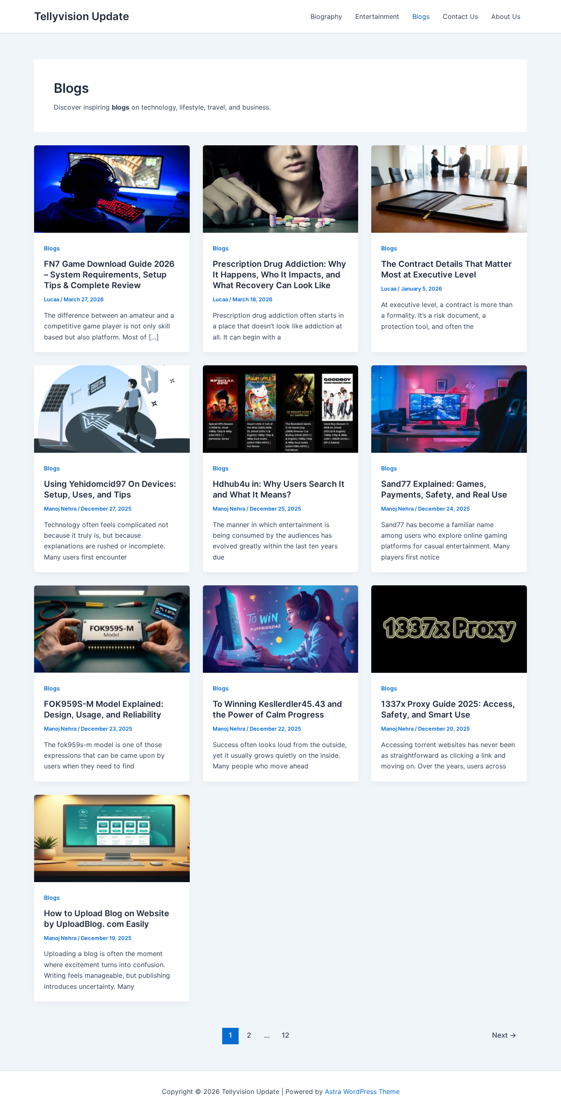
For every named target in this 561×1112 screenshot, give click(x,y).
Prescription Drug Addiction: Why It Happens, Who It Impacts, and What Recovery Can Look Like (279, 274)
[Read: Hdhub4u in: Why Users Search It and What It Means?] (281, 408)
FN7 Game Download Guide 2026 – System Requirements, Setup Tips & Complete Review (109, 274)
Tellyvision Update (81, 16)
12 (285, 1035)
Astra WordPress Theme (362, 1091)
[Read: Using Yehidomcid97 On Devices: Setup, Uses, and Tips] (112, 408)
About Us (505, 16)
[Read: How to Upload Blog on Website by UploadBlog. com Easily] (112, 838)
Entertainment (377, 16)
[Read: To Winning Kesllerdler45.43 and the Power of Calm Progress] (281, 628)
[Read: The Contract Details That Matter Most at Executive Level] (449, 188)
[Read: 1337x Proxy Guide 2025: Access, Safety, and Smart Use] (449, 628)
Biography (326, 16)
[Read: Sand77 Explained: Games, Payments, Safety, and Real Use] (449, 408)
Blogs (421, 16)
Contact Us (460, 16)
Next (504, 1035)
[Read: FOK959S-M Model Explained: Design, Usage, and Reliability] (112, 628)
